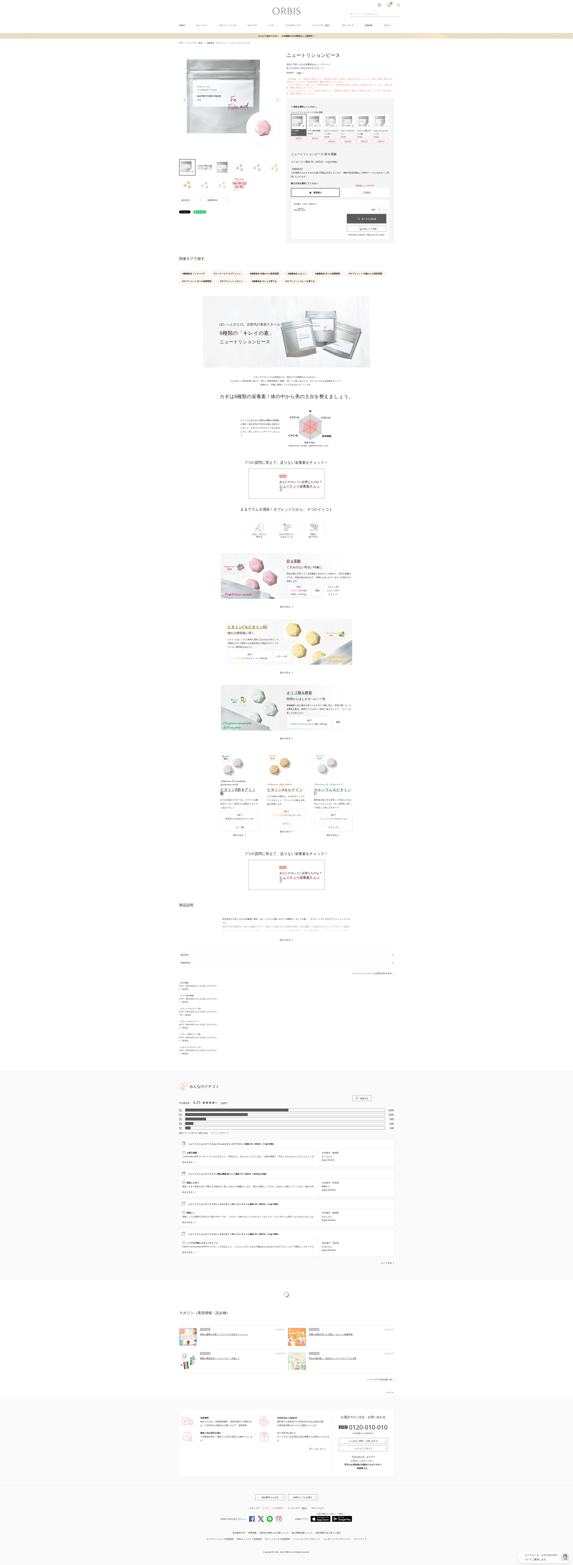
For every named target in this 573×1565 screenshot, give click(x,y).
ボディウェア (348, 25)
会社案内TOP (238, 1532)
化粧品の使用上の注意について (274, 1532)
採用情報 (252, 1532)
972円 (295, 132)
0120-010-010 (368, 1427)
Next (277, 100)
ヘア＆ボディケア (292, 25)
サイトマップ (360, 1539)
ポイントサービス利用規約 (277, 1539)
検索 (351, 14)
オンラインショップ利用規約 (220, 1539)
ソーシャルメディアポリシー (306, 1539)
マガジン (387, 25)
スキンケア (252, 25)
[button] (565, 1557)
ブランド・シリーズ (227, 25)
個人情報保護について (302, 1532)
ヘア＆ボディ (278, 1508)
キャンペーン (202, 25)
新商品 (182, 25)
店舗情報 (368, 25)
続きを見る (285, 939)
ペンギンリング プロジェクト (337, 1539)
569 (223, 1103)
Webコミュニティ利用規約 (249, 1539)
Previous (185, 100)
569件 (299, 73)
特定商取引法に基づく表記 (328, 1532)
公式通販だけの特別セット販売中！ (286, 35)
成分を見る (285, 606)
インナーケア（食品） (321, 25)
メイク (271, 25)
